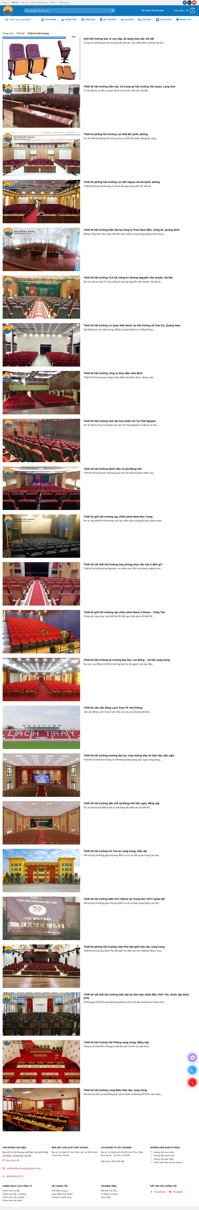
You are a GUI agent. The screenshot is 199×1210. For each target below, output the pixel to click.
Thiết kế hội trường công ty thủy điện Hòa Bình (113, 373)
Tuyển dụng (63, 2)
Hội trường (109, 20)
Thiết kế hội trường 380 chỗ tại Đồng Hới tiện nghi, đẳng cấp (121, 803)
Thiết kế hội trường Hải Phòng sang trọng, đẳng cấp (116, 1042)
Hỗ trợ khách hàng (39, 2)
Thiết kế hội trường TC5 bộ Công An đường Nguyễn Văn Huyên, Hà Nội (128, 277)
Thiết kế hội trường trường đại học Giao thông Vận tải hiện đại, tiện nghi (129, 755)
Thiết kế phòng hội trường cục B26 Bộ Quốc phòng (116, 134)
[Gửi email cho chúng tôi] (189, 2)
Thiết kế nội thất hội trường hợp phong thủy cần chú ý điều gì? (123, 564)
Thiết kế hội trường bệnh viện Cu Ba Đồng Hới (113, 468)
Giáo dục (146, 20)
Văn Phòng (50, 20)
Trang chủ (8, 33)
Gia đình (129, 20)
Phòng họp (71, 20)
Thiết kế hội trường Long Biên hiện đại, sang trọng (115, 1090)
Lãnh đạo (90, 20)
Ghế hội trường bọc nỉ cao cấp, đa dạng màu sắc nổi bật (119, 38)
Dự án (24, 2)
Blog (53, 2)
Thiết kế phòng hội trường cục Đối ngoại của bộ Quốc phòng (122, 181)
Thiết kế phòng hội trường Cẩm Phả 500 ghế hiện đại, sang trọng (124, 946)
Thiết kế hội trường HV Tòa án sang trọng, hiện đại (115, 851)
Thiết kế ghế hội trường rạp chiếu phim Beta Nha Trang (118, 516)
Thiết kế (14, 2)
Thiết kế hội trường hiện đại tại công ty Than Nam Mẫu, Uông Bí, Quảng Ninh (131, 229)
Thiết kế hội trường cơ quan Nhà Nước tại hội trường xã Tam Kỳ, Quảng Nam (132, 325)
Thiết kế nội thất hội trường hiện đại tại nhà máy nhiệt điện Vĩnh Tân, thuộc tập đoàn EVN (136, 996)
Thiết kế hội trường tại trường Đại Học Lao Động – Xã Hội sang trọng (127, 659)
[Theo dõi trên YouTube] (194, 2)
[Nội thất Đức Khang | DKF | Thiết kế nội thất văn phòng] (11, 10)
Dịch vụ (6, 2)
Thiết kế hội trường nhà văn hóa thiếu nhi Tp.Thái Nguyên (120, 421)
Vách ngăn (165, 20)
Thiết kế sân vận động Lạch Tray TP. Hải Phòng (113, 707)
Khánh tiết (185, 20)
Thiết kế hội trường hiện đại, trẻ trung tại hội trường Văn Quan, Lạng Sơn (129, 86)
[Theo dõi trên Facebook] (185, 2)
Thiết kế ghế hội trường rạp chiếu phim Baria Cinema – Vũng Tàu (124, 612)
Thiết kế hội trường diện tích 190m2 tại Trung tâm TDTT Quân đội (124, 898)
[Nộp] (112, 10)
